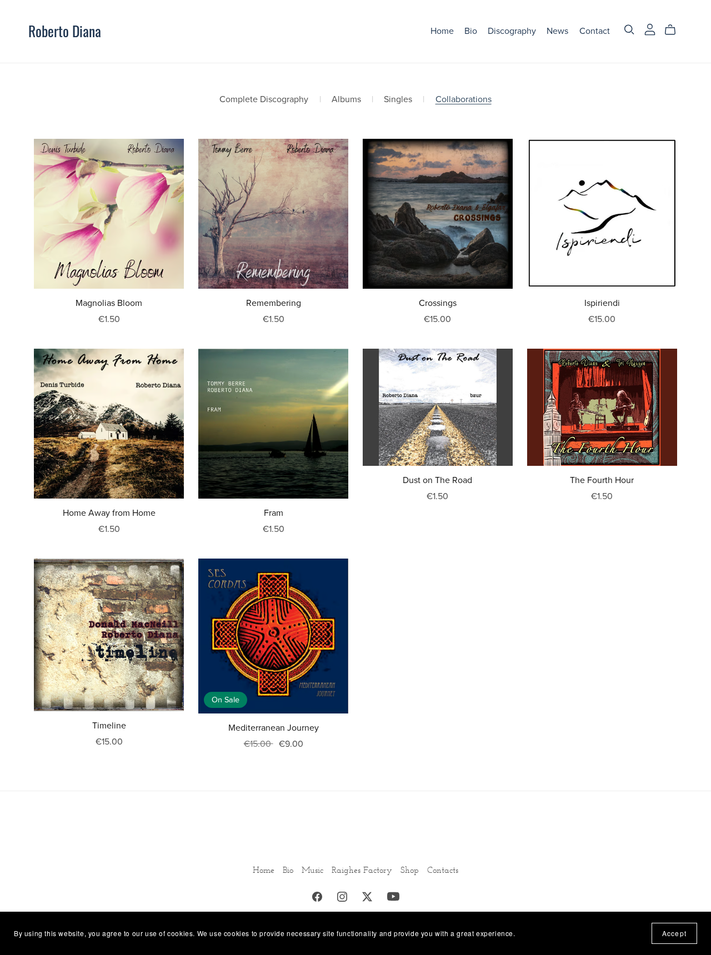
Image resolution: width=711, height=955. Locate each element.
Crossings (438, 303)
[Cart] (674, 30)
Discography (512, 31)
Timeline (109, 725)
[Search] (629, 29)
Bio (470, 31)
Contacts (442, 869)
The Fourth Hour (602, 480)
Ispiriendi (602, 303)
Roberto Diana (64, 30)
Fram (273, 513)
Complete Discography (263, 99)
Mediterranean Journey (273, 727)
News (557, 31)
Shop (411, 869)
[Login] (650, 28)
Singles (398, 99)
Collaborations (463, 99)
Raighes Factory (363, 869)
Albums (346, 99)
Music (314, 869)
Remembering (273, 303)
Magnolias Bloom (109, 303)
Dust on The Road (437, 480)
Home (442, 31)
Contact (594, 31)
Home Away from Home (109, 513)
